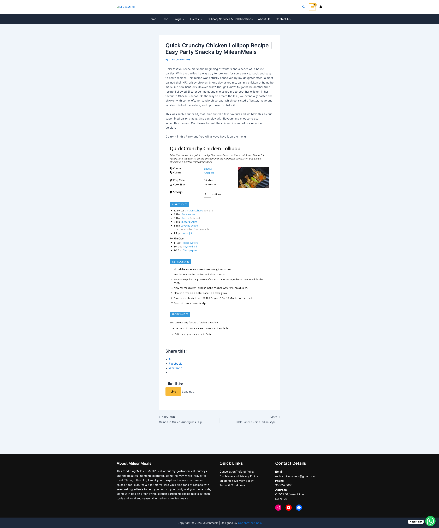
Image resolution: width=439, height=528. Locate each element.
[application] (183, 19)
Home (152, 19)
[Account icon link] (320, 6)
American (209, 172)
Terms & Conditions (232, 485)
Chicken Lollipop (194, 210)
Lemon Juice (187, 233)
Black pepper (190, 250)
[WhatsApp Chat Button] (430, 521)
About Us (264, 19)
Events (194, 19)
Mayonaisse (188, 214)
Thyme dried (190, 246)
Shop (165, 19)
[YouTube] (289, 508)
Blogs (177, 19)
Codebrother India (250, 523)
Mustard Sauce (189, 221)
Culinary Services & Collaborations (230, 19)
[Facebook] (299, 508)
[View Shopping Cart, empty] (312, 6)
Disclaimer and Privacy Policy (239, 476)
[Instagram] (278, 508)
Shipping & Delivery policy (237, 480)
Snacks (208, 168)
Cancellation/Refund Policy (237, 471)
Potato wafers (190, 242)
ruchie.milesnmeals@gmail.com (295, 476)
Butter (185, 218)
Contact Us (283, 19)
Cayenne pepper (190, 225)
